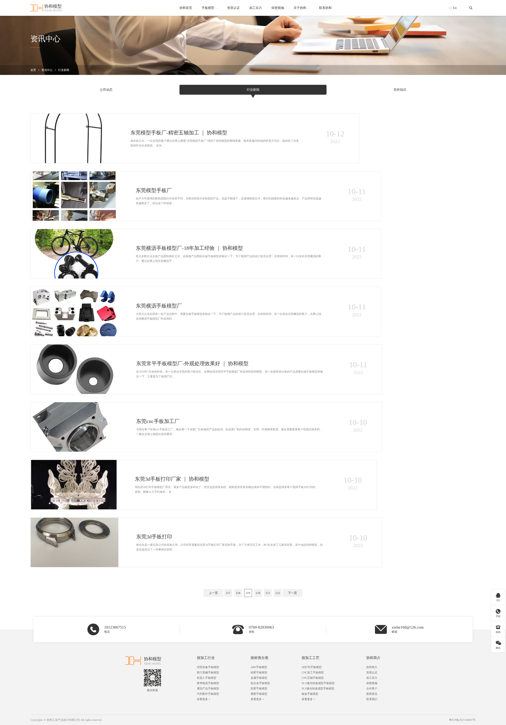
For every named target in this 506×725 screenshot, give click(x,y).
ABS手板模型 (259, 667)
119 (248, 593)
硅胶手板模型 (259, 672)
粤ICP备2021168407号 (462, 719)
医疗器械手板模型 (208, 672)
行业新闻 (63, 70)
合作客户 (371, 688)
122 (277, 593)
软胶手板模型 (259, 688)
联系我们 (371, 699)
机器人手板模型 (206, 677)
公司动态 (106, 89)
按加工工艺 (310, 658)
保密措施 (371, 683)
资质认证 (371, 672)
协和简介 (373, 658)
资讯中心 (47, 70)
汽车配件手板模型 (208, 693)
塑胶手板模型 (259, 693)
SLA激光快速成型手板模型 (318, 683)
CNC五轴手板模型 (313, 677)
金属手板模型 (259, 677)
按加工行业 (206, 658)
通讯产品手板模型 (208, 688)
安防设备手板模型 (208, 667)
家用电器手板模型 (208, 683)
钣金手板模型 (310, 693)
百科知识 (400, 89)
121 (267, 593)
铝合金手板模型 (260, 683)
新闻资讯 (371, 693)
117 (228, 593)
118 (238, 593)
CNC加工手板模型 (313, 672)
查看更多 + (203, 699)
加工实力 (371, 677)
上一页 (213, 593)
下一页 (292, 593)
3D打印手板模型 (312, 667)
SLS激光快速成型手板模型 (318, 688)
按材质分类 (259, 658)
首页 (33, 70)
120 (258, 593)
